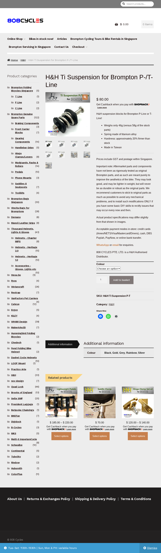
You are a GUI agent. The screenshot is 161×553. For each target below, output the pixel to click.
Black (107, 352)
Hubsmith (16, 468)
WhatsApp (103, 245)
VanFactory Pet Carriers (24, 298)
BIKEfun (15, 415)
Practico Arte (18, 369)
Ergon (14, 310)
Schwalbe (16, 445)
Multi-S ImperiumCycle (24, 439)
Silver (141, 352)
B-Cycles (16, 427)
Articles (62, 38)
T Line (18, 96)
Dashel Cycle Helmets (24, 357)
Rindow (15, 462)
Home (14, 60)
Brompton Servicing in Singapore (30, 46)
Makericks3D (18, 327)
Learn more (102, 107)
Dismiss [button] (152, 548)
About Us (14, 499)
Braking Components (27, 123)
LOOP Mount (18, 363)
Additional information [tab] (60, 344)
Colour (100, 264)
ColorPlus (16, 474)
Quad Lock (17, 386)
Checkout (78, 46)
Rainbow (131, 352)
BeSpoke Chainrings (22, 410)
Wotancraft (17, 286)
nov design (17, 381)
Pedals (19, 171)
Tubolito (16, 456)
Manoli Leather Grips (23, 223)
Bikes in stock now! (41, 38)
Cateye (15, 304)
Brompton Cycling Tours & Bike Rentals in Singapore (103, 38)
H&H (23, 60)
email (115, 245)
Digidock (16, 421)
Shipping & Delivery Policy (95, 499)
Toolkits (19, 192)
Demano (16, 217)
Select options (61, 436)
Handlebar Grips (24, 147)
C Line (18, 108)
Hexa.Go (16, 275)
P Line (18, 102)
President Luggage (22, 404)
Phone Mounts (23, 177)
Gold (115, 352)
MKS (13, 433)
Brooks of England (21, 392)
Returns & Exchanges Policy (48, 499)
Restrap (15, 292)
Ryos (14, 280)
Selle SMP (17, 398)
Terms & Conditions (136, 499)
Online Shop (15, 38)
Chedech (16, 342)
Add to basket (121, 279)
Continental (18, 450)
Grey (122, 352)
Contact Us (61, 46)
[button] (85, 97)
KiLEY (14, 315)
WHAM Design (19, 321)
